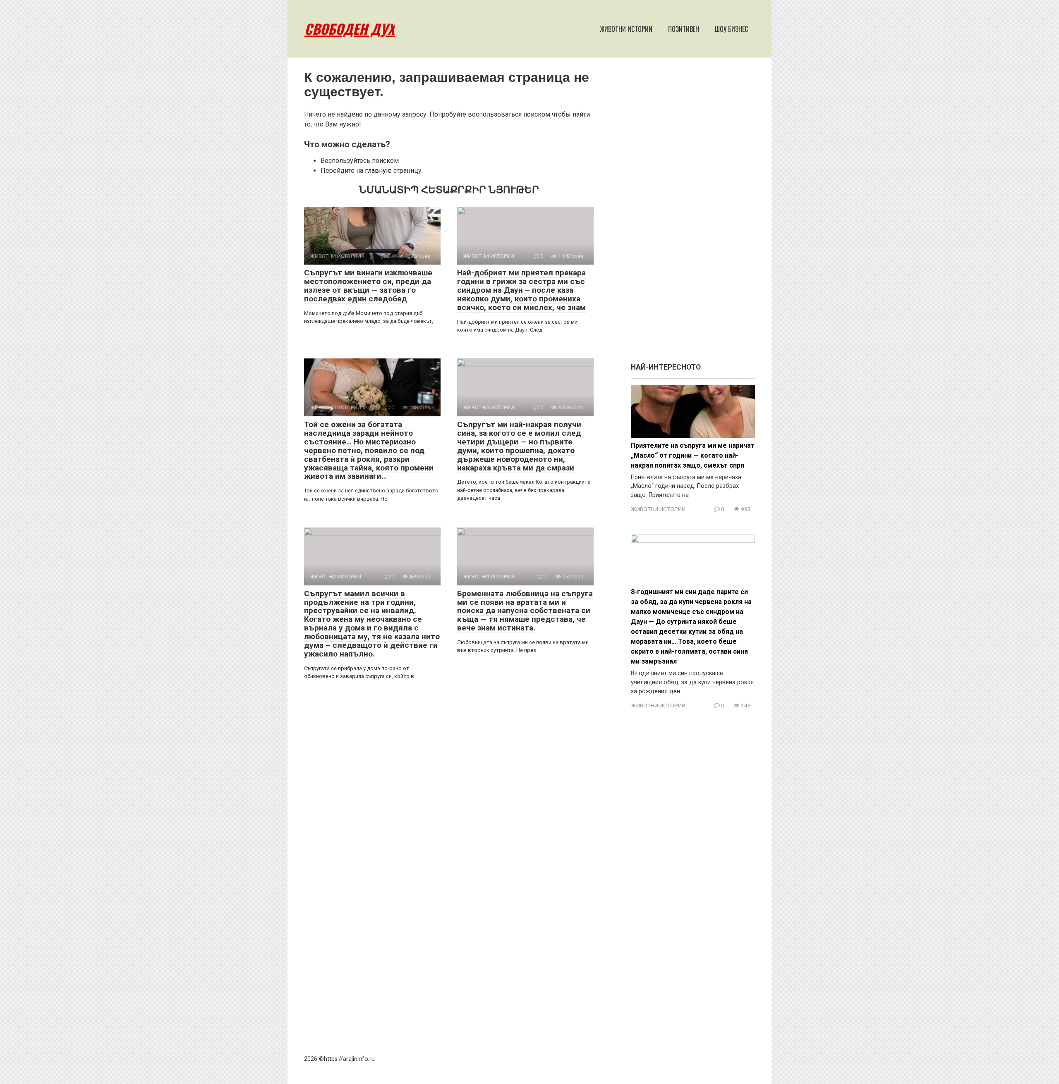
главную (378, 170)
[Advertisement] (693, 214)
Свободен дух (349, 29)
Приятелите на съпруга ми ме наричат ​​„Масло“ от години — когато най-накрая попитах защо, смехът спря (693, 455)
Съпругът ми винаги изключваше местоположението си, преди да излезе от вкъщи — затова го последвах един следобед (368, 285)
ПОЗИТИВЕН (683, 29)
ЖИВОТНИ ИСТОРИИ (626, 29)
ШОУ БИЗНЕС (731, 29)
